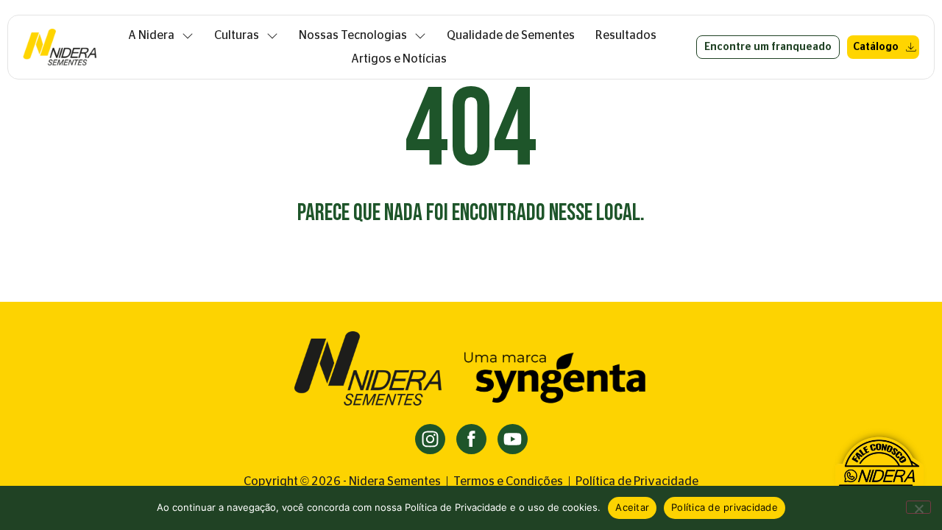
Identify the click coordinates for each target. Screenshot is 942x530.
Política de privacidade (724, 507)
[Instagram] (430, 439)
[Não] (918, 507)
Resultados (625, 35)
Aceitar (632, 507)
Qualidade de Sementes (511, 35)
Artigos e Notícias (399, 59)
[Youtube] (512, 439)
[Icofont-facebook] (471, 439)
